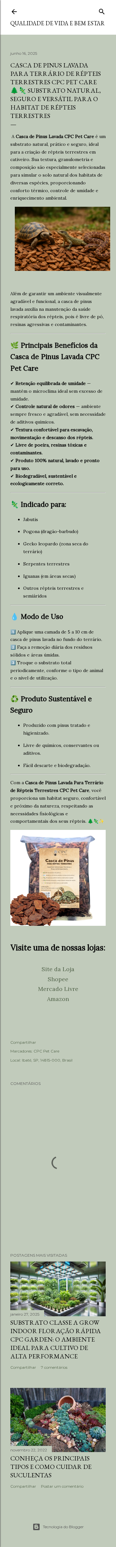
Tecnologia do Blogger (63, 1526)
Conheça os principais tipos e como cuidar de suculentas (51, 1466)
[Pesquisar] (102, 10)
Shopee (58, 979)
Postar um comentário (62, 1486)
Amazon (58, 999)
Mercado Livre (58, 989)
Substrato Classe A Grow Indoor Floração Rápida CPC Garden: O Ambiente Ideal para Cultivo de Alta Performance (55, 1339)
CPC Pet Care (46, 1051)
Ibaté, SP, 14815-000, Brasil (47, 1060)
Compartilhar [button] (23, 1042)
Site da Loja (58, 969)
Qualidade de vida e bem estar (57, 23)
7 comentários (54, 1367)
